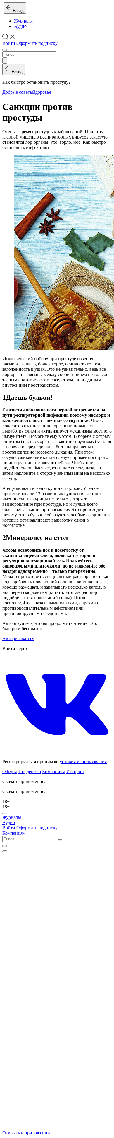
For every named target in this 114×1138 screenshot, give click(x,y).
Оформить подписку (37, 43)
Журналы (23, 20)
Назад (17, 10)
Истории (75, 771)
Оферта (9, 771)
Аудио (20, 26)
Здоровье (42, 92)
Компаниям (53, 771)
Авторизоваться (18, 638)
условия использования (83, 761)
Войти (8, 43)
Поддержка (29, 771)
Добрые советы (17, 92)
